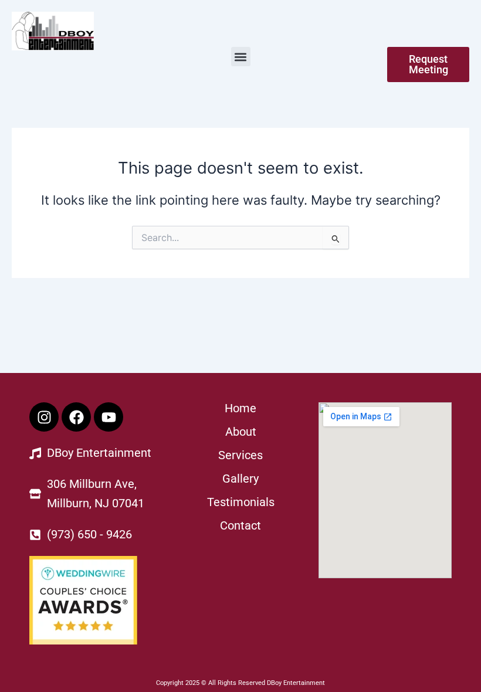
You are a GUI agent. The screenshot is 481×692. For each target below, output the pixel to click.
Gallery (240, 478)
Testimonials (241, 502)
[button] (240, 56)
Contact (240, 525)
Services (240, 455)
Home (240, 408)
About (240, 432)
